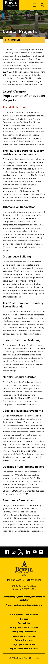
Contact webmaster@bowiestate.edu (24, 605)
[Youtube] (35, 552)
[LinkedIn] (28, 552)
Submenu (14, 40)
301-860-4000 (14, 580)
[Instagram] (13, 552)
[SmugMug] (41, 552)
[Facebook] (7, 552)
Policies (24, 619)
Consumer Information (24, 636)
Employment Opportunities (24, 615)
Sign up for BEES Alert (24, 645)
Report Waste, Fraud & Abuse (24, 649)
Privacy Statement (24, 640)
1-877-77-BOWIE (33, 580)
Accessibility (24, 623)
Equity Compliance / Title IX (24, 628)
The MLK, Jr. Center (16, 107)
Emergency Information (24, 632)
